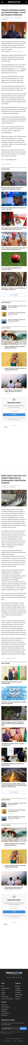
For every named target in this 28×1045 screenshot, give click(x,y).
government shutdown (16, 51)
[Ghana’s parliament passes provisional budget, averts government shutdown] (14, 30)
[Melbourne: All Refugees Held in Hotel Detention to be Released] (4, 321)
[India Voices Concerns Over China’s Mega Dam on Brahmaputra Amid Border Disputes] (14, 498)
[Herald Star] (14, 2)
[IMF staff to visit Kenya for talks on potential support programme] (14, 693)
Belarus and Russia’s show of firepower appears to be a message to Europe (12, 188)
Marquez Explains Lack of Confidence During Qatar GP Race (15, 347)
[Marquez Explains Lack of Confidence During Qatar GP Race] (14, 337)
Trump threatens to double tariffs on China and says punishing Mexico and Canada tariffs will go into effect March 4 (14, 785)
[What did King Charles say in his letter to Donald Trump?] (14, 755)
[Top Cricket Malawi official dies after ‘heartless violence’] (14, 259)
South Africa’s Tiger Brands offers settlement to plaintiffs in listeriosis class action (14, 228)
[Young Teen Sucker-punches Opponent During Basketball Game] (14, 359)
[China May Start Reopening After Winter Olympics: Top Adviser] (14, 381)
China (3, 658)
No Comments (18, 17)
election (18, 69)
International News (14, 485)
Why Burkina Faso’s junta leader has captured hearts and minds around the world (14, 248)
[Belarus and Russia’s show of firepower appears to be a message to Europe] (14, 179)
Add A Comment (14, 294)
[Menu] (2, 2)
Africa (11, 17)
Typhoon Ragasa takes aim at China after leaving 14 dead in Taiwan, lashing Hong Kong (12, 723)
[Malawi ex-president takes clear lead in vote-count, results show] (14, 199)
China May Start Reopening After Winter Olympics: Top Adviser (14, 390)
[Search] (26, 2)
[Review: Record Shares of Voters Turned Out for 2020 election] (4, 307)
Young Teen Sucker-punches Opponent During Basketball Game (15, 369)
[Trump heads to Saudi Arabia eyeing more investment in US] (14, 735)
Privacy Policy (11, 419)
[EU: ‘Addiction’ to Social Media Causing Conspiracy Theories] (4, 314)
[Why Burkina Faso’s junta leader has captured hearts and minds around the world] (14, 239)
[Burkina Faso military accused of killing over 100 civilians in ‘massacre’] (14, 279)
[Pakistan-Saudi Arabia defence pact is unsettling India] (14, 673)
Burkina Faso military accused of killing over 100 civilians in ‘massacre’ (13, 288)
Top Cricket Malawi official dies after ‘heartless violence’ (11, 268)
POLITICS (8, 164)
